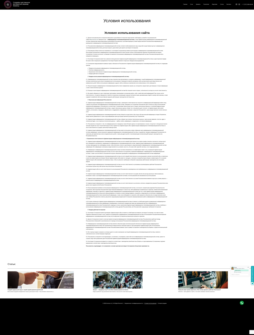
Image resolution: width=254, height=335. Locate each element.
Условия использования (150, 303)
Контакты (229, 4)
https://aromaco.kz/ (94, 39)
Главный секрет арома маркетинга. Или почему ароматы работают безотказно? (199, 289)
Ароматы (198, 4)
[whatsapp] (240, 4)
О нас (191, 4)
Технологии (206, 4)
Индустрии (214, 4)
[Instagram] (237, 4)
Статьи (222, 4)
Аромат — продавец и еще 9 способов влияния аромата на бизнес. (111, 289)
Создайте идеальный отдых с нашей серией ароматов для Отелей (25, 289)
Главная (185, 4)
